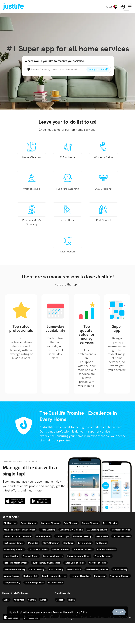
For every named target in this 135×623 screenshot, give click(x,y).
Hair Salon (68, 542)
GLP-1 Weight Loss (34, 582)
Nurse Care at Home (74, 562)
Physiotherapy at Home (78, 556)
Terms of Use (60, 612)
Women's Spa (62, 536)
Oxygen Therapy (12, 582)
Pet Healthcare (55, 582)
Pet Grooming (85, 542)
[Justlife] (13, 7)
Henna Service (74, 569)
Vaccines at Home (98, 562)
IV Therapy (101, 542)
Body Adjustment (103, 556)
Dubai (6, 599)
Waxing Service (11, 575)
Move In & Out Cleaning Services (19, 529)
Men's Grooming (51, 542)
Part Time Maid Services (15, 562)
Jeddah (59, 599)
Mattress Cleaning (50, 523)
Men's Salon (102, 536)
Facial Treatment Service (54, 575)
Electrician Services (106, 549)
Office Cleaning (36, 569)
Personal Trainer (31, 556)
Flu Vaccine (99, 575)
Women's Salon (43, 536)
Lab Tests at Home (121, 536)
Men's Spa (33, 542)
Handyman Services (83, 549)
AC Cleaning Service (97, 529)
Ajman (43, 599)
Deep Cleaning (110, 523)
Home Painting (11, 556)
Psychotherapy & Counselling (46, 562)
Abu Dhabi (19, 599)
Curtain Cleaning (90, 523)
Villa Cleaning (56, 569)
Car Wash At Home (38, 549)
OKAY (119, 612)
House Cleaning (47, 529)
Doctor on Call (30, 575)
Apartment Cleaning (120, 575)
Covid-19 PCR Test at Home (17, 536)
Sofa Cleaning (70, 523)
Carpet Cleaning (29, 523)
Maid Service (10, 523)
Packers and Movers (53, 556)
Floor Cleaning (120, 569)
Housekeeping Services (97, 569)
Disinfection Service (120, 529)
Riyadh (71, 599)
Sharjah (32, 599)
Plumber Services (60, 549)
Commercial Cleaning (14, 569)
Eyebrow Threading (80, 575)
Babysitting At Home (14, 549)
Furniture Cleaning (82, 536)
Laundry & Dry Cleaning (71, 529)
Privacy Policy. (80, 612)
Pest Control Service (14, 542)
